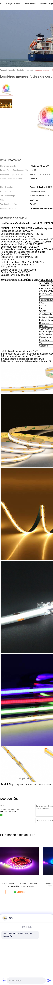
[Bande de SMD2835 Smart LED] (24, 861)
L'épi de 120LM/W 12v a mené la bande (33, 784)
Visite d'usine (30, 4)
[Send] (49, 980)
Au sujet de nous (13, 4)
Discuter (25, 892)
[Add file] (4, 980)
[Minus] (49, 918)
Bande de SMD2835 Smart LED (24, 884)
